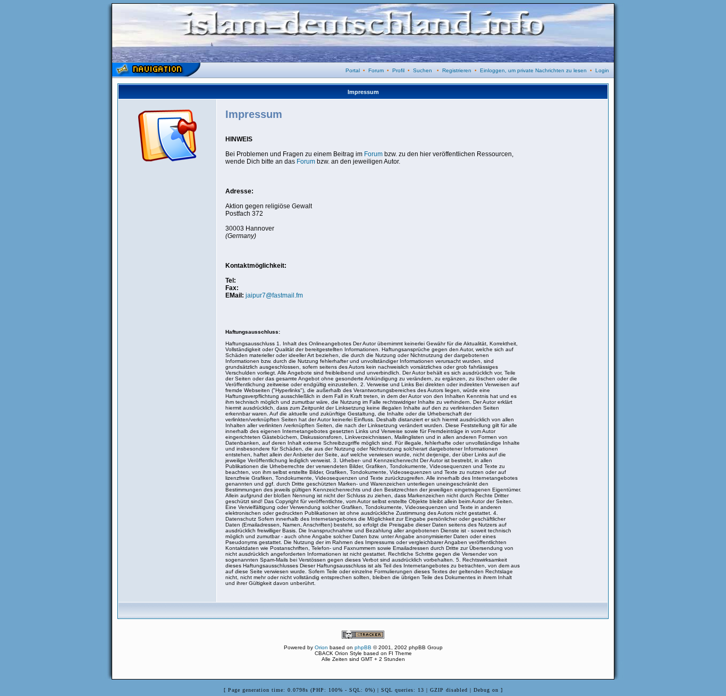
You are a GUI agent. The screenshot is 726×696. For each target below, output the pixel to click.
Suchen (422, 70)
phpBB (363, 647)
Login (602, 70)
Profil (398, 70)
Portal (352, 70)
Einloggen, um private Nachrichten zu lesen (533, 70)
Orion (321, 647)
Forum (376, 70)
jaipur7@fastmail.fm (274, 295)
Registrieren (456, 70)
